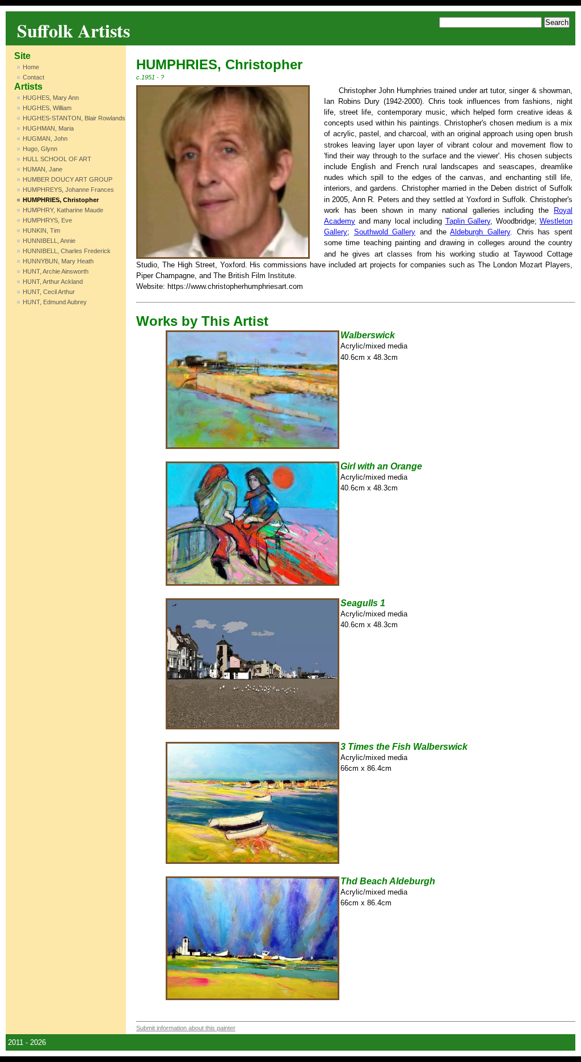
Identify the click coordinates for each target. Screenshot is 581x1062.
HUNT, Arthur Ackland (53, 281)
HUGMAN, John (45, 138)
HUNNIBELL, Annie (49, 240)
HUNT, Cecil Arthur (49, 291)
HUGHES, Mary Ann (51, 97)
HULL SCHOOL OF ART (57, 159)
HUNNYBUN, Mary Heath (58, 261)
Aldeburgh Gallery (480, 232)
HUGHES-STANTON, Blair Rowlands (74, 118)
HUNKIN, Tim (41, 230)
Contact (33, 77)
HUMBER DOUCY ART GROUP (67, 179)
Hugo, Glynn (40, 148)
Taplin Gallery (468, 221)
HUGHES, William (47, 107)
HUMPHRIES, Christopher (61, 199)
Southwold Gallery (385, 232)
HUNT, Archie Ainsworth (56, 271)
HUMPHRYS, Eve (47, 220)
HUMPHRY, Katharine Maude (63, 210)
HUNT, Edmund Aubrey (55, 302)
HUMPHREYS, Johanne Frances (68, 189)
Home (31, 67)
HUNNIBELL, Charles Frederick (67, 250)
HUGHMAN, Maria (48, 128)
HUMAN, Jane (42, 169)
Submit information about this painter (185, 1028)
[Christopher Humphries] (223, 172)
